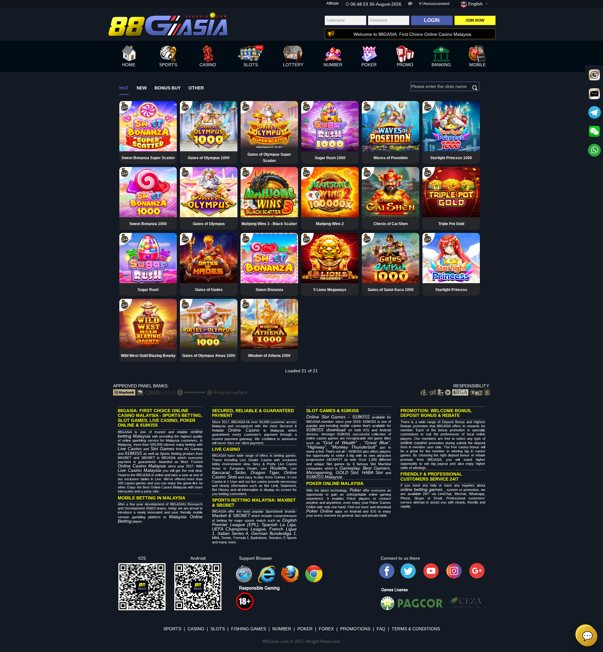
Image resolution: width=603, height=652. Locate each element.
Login (432, 20)
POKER (304, 628)
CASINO (195, 628)
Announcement (436, 4)
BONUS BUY (168, 87)
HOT (124, 87)
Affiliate (332, 3)
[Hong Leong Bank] (227, 392)
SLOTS (217, 628)
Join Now (474, 20)
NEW (142, 87)
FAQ (381, 628)
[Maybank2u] (124, 392)
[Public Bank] (191, 392)
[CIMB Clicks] (156, 392)
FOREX (326, 628)
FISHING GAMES (248, 628)
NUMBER (281, 628)
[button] (404, 34)
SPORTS (172, 628)
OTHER (196, 87)
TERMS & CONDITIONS (416, 628)
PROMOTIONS (355, 628)
